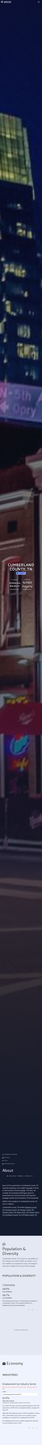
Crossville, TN (28, 1176)
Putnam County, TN (9, 1212)
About (7, 1170)
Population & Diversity (10, 1154)
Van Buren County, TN (13, 1214)
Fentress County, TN (12, 1209)
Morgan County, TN (27, 1209)
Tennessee (20, 1176)
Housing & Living (9, 1163)
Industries (10, 1374)
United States (12, 1176)
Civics (6, 1160)
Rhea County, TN (23, 1212)
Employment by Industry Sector (19, 1384)
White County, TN (30, 1214)
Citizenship (8, 1285)
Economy (7, 1157)
